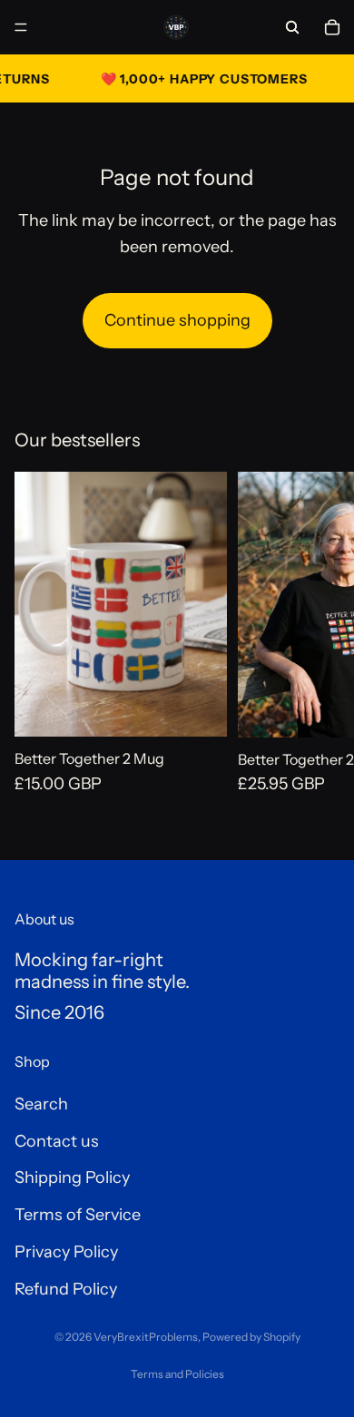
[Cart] (332, 27)
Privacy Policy (66, 1252)
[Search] (292, 27)
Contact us (57, 1141)
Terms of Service (78, 1216)
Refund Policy (66, 1289)
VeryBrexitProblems (145, 1337)
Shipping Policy (72, 1178)
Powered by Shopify (251, 1337)
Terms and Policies (177, 1374)
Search (41, 1104)
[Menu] (21, 27)
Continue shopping (177, 320)
